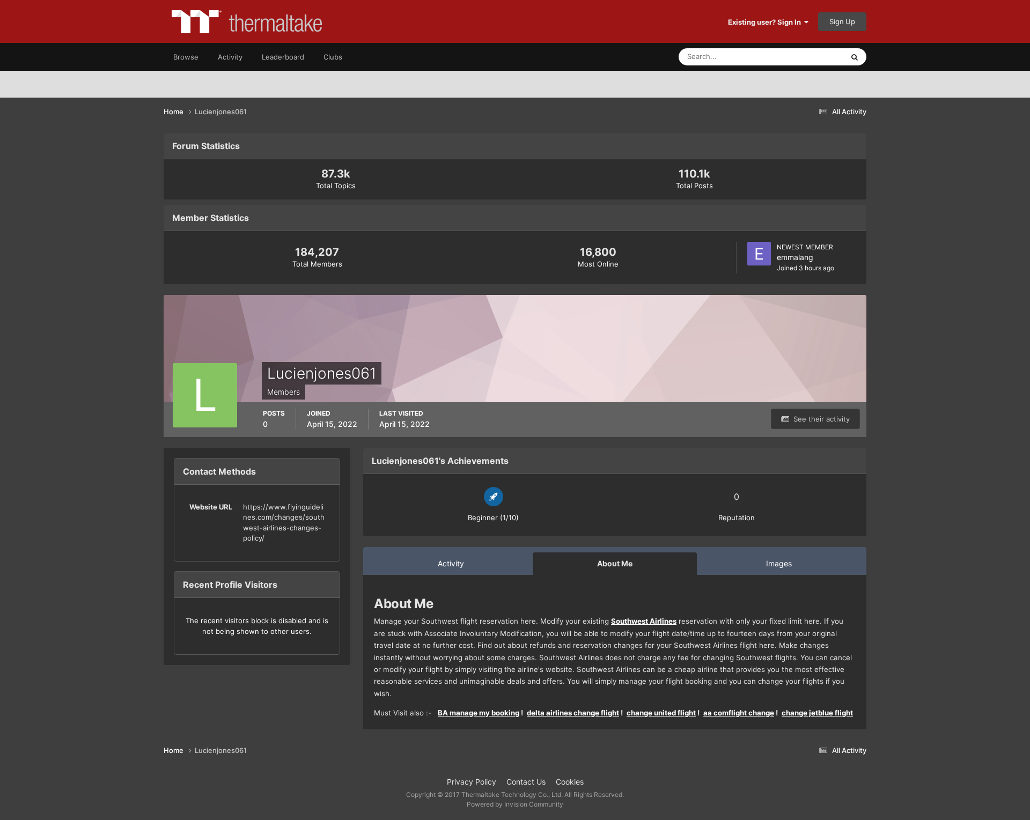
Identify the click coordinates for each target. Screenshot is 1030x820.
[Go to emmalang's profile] (759, 253)
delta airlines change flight (573, 712)
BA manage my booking (478, 712)
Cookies (570, 781)
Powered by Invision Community (515, 804)
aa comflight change (738, 712)
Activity (230, 57)
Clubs (332, 57)
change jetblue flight (817, 712)
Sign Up (842, 21)
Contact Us (526, 781)
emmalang (795, 257)
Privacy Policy (471, 781)
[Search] (854, 56)
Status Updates (805, 57)
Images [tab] (779, 563)
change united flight (661, 712)
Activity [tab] (451, 563)
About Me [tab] (614, 563)
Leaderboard (283, 57)
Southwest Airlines (643, 621)
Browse (185, 57)
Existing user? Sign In (766, 22)
